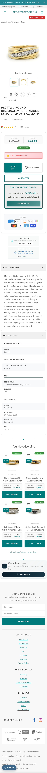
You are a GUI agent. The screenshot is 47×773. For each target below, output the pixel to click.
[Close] (41, 366)
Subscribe (23, 398)
